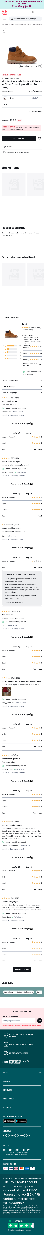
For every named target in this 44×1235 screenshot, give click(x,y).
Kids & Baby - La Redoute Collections (18, 992)
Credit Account (9, 1099)
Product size (30, 364)
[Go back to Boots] (4, 30)
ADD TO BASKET (19, 138)
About (5, 1072)
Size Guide (37, 111)
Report (29, 433)
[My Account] (33, 12)
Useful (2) (16, 494)
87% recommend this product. (32, 373)
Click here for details (34, 1178)
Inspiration (7, 1090)
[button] (39, 12)
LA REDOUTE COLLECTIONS (11, 78)
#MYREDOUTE (8, 1108)
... (2, 24)
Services (6, 1081)
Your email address (10, 1016)
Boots (6, 24)
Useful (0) (16, 433)
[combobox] (22, 381)
